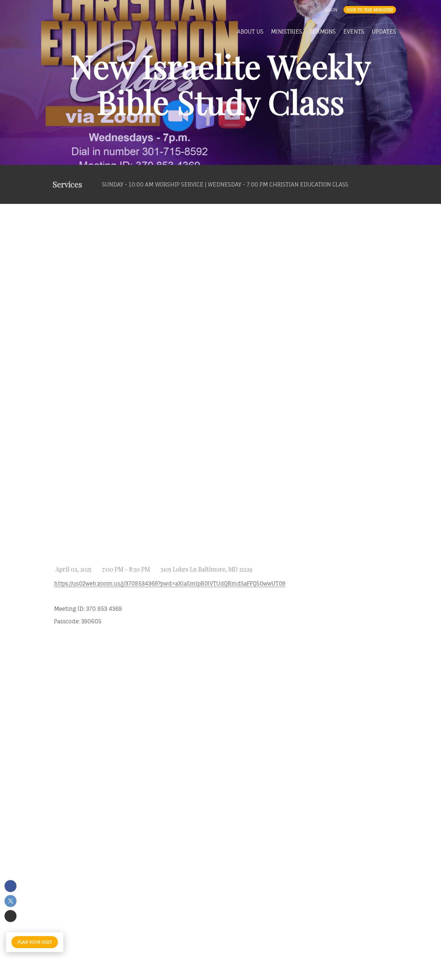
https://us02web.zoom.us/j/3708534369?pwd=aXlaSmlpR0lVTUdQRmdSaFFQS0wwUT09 (169, 583)
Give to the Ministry (369, 9)
